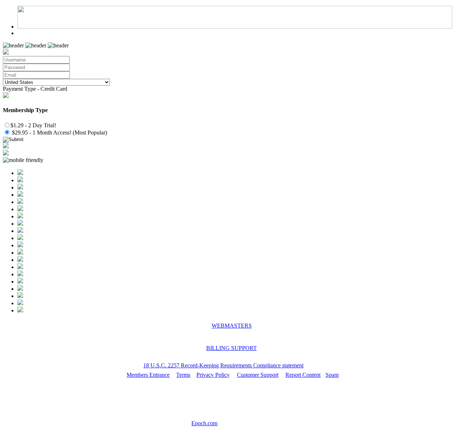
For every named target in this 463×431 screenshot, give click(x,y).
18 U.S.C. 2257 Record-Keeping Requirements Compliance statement (223, 365)
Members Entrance (148, 375)
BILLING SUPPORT (231, 348)
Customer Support (258, 375)
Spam (332, 375)
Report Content (302, 375)
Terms (183, 375)
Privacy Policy (213, 375)
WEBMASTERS (232, 326)
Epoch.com (204, 423)
